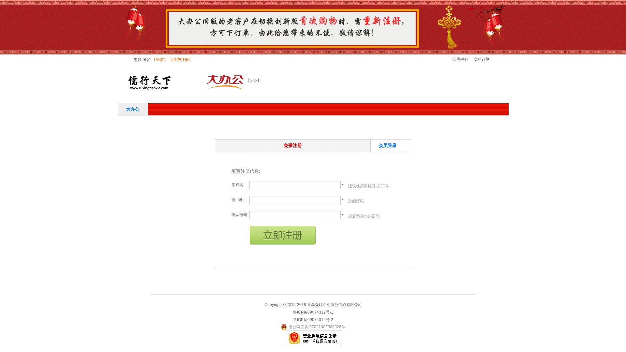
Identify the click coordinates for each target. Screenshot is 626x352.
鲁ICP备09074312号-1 (313, 312)
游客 (146, 59)
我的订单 (481, 59)
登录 (160, 59)
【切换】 (253, 80)
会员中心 (460, 59)
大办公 (133, 109)
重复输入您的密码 (364, 216)
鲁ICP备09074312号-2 (313, 319)
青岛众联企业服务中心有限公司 (334, 304)
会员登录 (388, 145)
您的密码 (356, 201)
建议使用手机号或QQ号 (368, 186)
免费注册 (181, 59)
